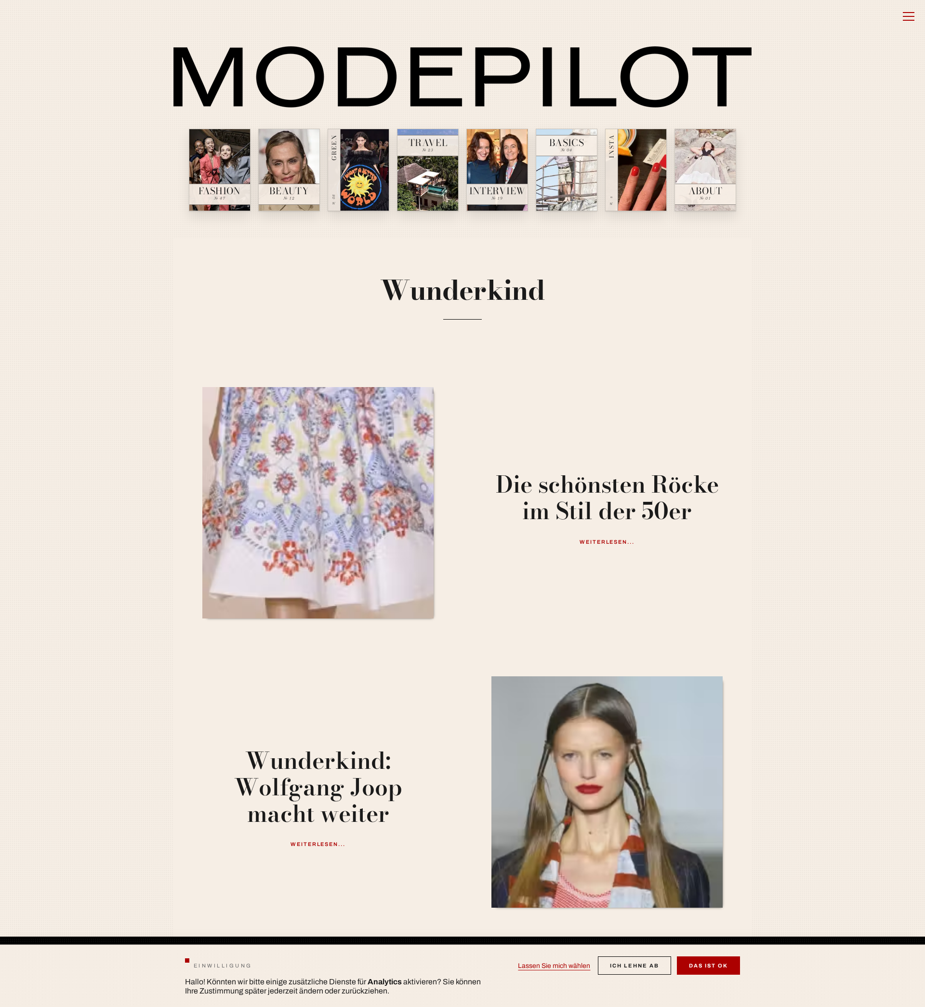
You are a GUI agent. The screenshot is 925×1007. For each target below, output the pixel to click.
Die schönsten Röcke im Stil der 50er (607, 497)
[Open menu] (908, 16)
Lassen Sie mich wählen (554, 965)
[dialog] (462, 975)
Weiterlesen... (607, 542)
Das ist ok (708, 965)
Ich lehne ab (634, 965)
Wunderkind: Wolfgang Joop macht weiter (318, 787)
